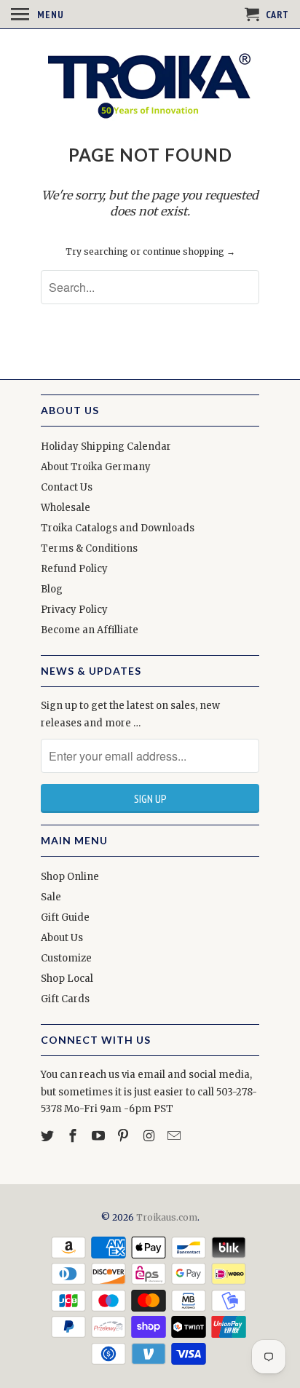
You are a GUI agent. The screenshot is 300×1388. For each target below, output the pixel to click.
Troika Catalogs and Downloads (117, 528)
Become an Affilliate (89, 630)
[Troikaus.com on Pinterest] (125, 1135)
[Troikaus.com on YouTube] (100, 1135)
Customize (66, 958)
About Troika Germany (96, 467)
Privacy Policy (74, 609)
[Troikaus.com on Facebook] (74, 1135)
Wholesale (65, 507)
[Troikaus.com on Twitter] (49, 1135)
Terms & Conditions (89, 548)
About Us (62, 938)
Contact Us (66, 487)
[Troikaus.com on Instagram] (150, 1135)
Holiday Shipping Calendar (106, 446)
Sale (51, 897)
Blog (52, 589)
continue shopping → (189, 251)
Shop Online (70, 877)
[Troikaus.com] (150, 86)
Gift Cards (65, 999)
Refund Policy (74, 569)
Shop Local (67, 978)
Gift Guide (65, 917)
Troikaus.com (166, 1217)
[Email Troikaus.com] (175, 1135)
